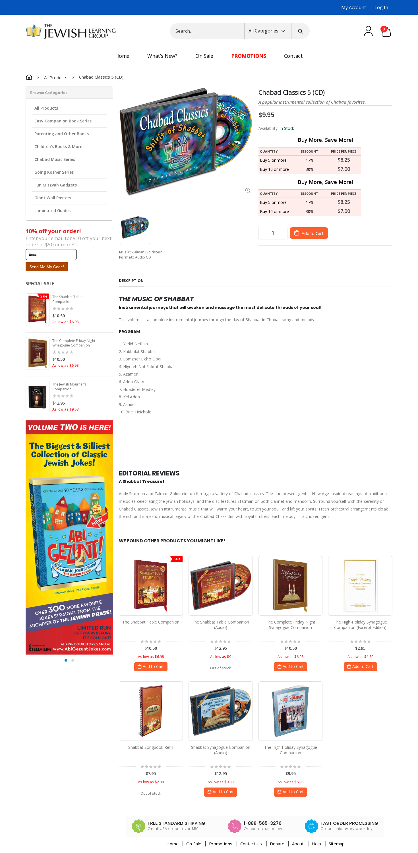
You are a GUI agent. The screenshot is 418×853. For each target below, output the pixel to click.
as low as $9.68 (65, 409)
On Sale (193, 843)
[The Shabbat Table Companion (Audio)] (221, 585)
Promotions (221, 843)
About (298, 843)
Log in (381, 7)
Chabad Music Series (54, 159)
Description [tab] (131, 280)
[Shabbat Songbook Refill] (151, 711)
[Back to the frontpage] (29, 77)
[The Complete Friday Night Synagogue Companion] (290, 586)
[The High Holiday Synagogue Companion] (290, 711)
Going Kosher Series (54, 172)
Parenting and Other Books (61, 133)
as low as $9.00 (220, 781)
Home (172, 843)
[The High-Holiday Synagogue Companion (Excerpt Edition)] (360, 586)
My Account (353, 7)
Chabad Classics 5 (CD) (291, 92)
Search (300, 31)
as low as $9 (220, 656)
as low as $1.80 (360, 656)
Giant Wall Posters (52, 197)
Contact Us (251, 843)
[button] (66, 660)
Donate (277, 843)
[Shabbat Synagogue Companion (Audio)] (221, 711)
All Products (55, 77)
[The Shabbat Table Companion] (151, 586)
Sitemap (337, 843)
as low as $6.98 (65, 321)
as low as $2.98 (151, 781)
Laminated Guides (52, 210)
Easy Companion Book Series (63, 121)
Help (316, 843)
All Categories (263, 31)
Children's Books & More (58, 146)
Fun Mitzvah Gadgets (55, 185)
